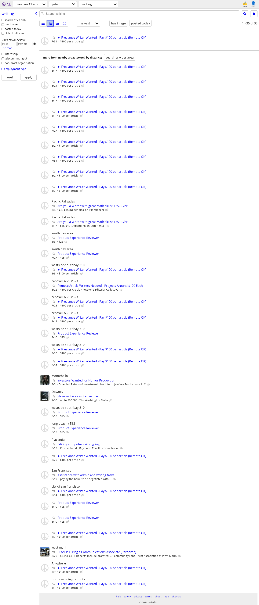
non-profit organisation (19, 63)
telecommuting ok (16, 58)
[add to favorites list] (54, 37)
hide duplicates (14, 33)
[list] (43, 23)
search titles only (15, 20)
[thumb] (50, 23)
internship (11, 54)
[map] (64, 23)
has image (11, 24)
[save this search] (253, 13)
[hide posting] (83, 41)
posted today (13, 29)
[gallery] (57, 23)
